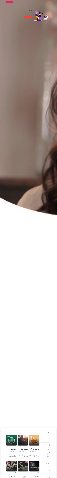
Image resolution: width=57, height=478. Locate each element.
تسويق (48, 461)
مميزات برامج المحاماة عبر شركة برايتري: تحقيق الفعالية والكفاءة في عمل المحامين (11, 475)
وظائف (48, 470)
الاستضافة (48, 456)
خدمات (35, 1)
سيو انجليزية (47, 447)
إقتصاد (48, 449)
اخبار (48, 451)
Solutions (30, 1)
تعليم (48, 468)
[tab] (45, 441)
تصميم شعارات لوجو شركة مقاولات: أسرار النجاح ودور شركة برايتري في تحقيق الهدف (34, 475)
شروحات (48, 473)
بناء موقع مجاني (47, 454)
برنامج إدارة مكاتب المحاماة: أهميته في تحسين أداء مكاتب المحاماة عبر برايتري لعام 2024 (23, 475)
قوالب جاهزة (47, 444)
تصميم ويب (48, 477)
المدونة (22, 1)
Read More (38, 456)
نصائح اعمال (47, 463)
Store (25, 1)
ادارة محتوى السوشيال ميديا (46, 466)
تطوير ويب (48, 475)
